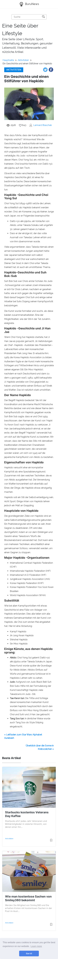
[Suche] (43, 16)
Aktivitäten (23, 60)
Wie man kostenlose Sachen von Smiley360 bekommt (28, 898)
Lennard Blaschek (42, 125)
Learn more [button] (36, 946)
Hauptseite (8, 60)
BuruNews (31, 4)
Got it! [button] (29, 953)
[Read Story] (51, 841)
